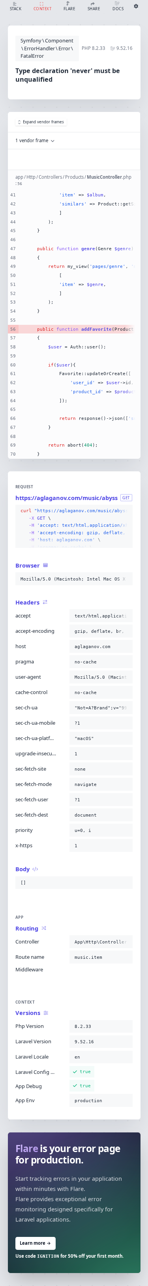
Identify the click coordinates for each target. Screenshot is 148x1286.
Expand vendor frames (43, 122)
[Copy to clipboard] (125, 511)
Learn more (35, 1243)
